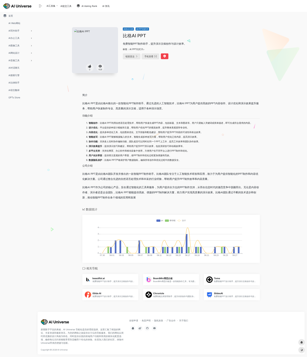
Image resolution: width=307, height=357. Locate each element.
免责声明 (146, 320)
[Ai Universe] (55, 323)
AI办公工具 (128, 29)
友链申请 (133, 320)
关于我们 (183, 320)
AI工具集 (51, 5)
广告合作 (171, 320)
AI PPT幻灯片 (142, 29)
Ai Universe (62, 350)
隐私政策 (158, 320)
